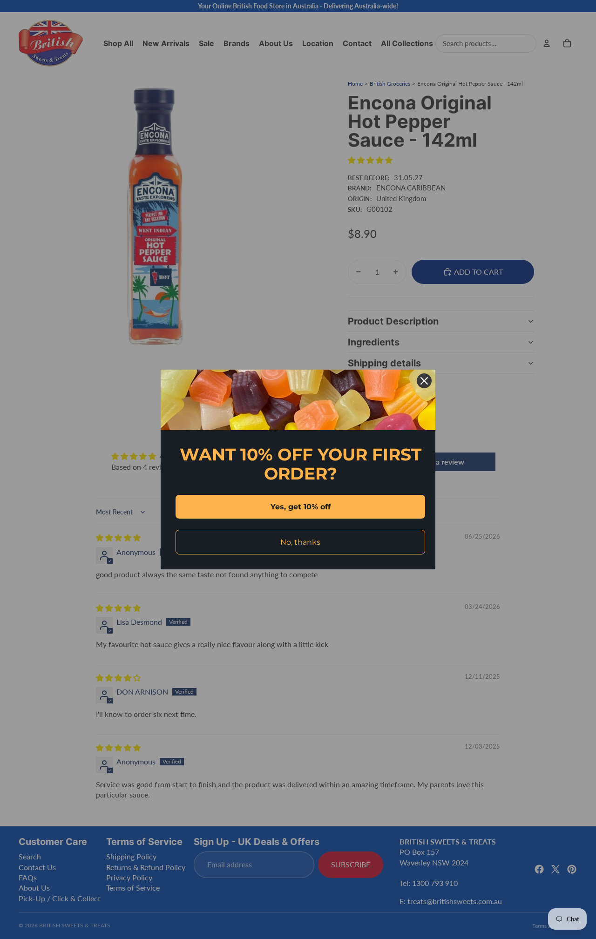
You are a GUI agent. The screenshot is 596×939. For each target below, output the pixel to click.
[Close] (424, 381)
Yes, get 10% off (301, 506)
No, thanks (300, 542)
